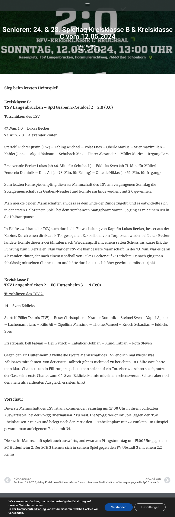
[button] (87, 4)
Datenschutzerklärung (31, 509)
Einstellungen (150, 507)
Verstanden (118, 507)
